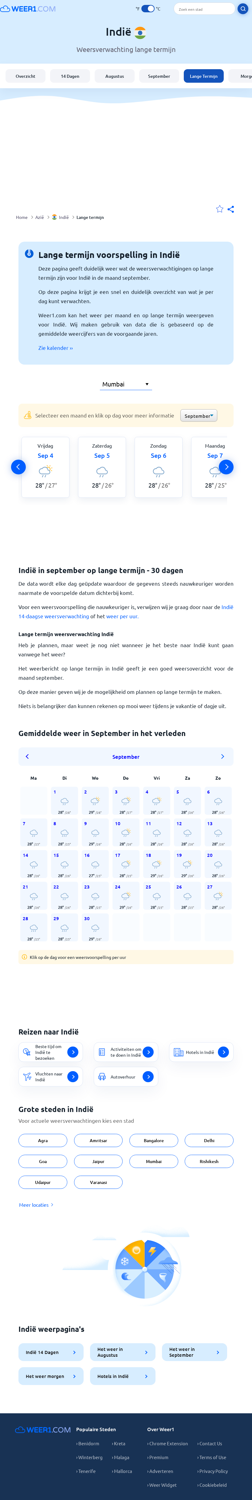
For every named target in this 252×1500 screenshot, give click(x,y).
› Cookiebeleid (212, 1485)
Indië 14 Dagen (42, 1352)
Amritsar (98, 1140)
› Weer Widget (162, 1485)
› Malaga (120, 1457)
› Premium (157, 1457)
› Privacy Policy (212, 1471)
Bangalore (154, 1140)
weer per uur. (122, 616)
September (159, 76)
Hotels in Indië (113, 1376)
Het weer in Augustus (110, 1352)
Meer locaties (34, 1204)
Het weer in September (182, 1352)
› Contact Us (209, 1443)
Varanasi (98, 1182)
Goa (43, 1161)
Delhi (209, 1140)
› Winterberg (89, 1457)
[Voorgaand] (18, 467)
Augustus (114, 76)
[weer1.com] (27, 8)
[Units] (148, 8)
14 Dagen (70, 76)
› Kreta (118, 1443)
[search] (243, 8)
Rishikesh (209, 1161)
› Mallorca (122, 1471)
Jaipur (98, 1161)
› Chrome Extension (167, 1443)
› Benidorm (87, 1443)
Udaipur (43, 1182)
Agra (43, 1140)
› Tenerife (86, 1471)
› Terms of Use (211, 1457)
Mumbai (154, 1161)
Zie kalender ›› (55, 347)
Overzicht (25, 76)
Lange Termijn (204, 76)
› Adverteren (160, 1471)
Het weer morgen (45, 1376)
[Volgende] (226, 467)
